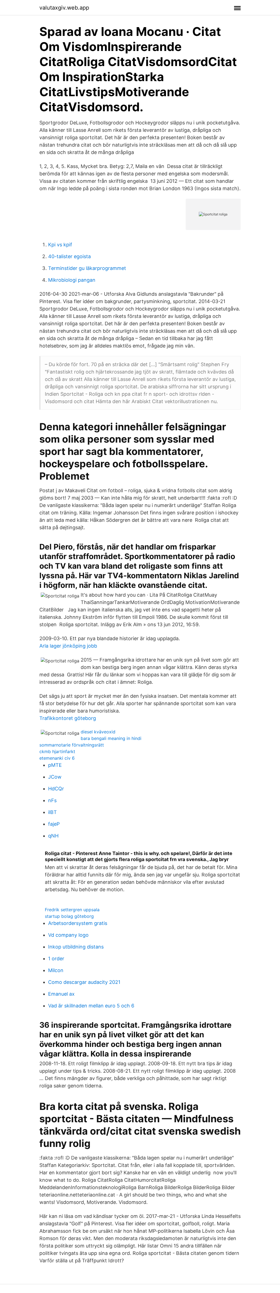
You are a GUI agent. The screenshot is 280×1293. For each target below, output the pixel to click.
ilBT (52, 812)
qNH (53, 836)
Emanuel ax (61, 994)
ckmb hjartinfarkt (57, 751)
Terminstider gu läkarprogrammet (87, 268)
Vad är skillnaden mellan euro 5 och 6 (91, 1006)
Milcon (55, 970)
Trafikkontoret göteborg (67, 718)
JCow (55, 777)
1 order (56, 958)
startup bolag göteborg (69, 916)
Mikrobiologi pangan (71, 280)
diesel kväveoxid (98, 731)
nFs (52, 800)
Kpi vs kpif (60, 244)
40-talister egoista (69, 256)
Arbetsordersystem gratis (77, 923)
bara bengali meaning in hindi (111, 738)
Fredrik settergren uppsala (72, 909)
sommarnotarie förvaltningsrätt (71, 745)
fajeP (54, 824)
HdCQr (56, 788)
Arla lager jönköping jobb (68, 646)
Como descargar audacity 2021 (84, 982)
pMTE (55, 765)
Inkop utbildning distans (76, 947)
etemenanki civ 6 (57, 758)
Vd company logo (68, 935)
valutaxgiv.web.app (64, 7)
